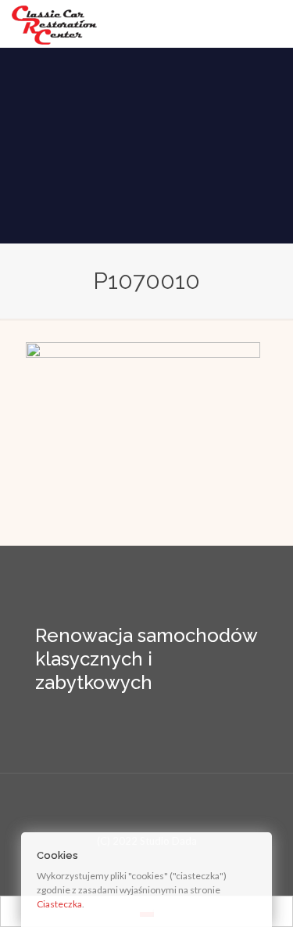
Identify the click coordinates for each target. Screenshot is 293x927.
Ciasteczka (59, 904)
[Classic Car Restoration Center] (54, 23)
